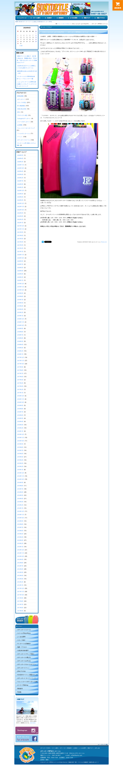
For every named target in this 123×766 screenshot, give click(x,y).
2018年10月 (20, 325)
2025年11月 (20, 165)
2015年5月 (20, 457)
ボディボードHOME (45, 748)
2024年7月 (20, 181)
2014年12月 (20, 473)
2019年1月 (20, 316)
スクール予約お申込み (24, 633)
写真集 (19, 692)
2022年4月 (20, 213)
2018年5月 (20, 341)
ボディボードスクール (23, 140)
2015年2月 (20, 466)
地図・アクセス (22, 647)
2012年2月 (20, 582)
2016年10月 (20, 402)
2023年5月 (20, 194)
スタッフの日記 (21, 102)
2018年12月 (20, 319)
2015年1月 (20, 469)
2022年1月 (20, 222)
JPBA (18, 112)
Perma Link (104, 242)
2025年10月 (20, 168)
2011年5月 (20, 611)
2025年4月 (20, 171)
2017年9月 (20, 367)
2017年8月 (20, 370)
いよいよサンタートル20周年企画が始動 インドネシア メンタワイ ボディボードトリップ (26, 84)
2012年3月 (20, 579)
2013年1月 (20, 546)
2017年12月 (20, 357)
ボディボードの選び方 (24, 657)
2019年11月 (20, 287)
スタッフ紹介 (21, 640)
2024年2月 (20, 187)
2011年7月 (20, 604)
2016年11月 (20, 399)
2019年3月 (20, 309)
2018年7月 (20, 335)
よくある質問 (21, 637)
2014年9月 (20, 482)
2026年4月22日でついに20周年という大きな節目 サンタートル (26, 67)
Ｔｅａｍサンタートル (23, 133)
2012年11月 (20, 553)
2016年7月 (20, 412)
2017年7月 (20, 373)
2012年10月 (20, 556)
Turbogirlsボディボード (24, 118)
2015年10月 (20, 441)
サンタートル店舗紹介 (24, 643)
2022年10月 (20, 210)
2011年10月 (20, 595)
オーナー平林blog (22, 685)
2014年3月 (20, 502)
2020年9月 (20, 261)
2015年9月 (20, 444)
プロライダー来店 (22, 115)
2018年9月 (20, 328)
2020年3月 (20, 274)
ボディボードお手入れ (24, 661)
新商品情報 (20, 96)
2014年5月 (20, 495)
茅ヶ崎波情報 (21, 106)
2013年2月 (20, 543)
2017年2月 (20, 389)
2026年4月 (20, 158)
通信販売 (20, 688)
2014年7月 (20, 489)
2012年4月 (20, 575)
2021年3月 (20, 245)
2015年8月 (20, 447)
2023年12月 (20, 190)
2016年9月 (20, 405)
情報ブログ (90, 748)
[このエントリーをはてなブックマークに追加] (43, 242)
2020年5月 (20, 267)
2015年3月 (20, 463)
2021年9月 (20, 232)
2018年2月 (20, 351)
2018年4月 (20, 344)
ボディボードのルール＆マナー (26, 664)
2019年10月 (20, 290)
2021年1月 (20, 251)
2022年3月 (20, 216)
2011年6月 (20, 607)
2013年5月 (20, 534)
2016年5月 (20, 418)
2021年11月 (20, 229)
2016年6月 (20, 415)
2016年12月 (20, 396)
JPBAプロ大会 (21, 671)
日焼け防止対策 (21, 109)
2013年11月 (20, 514)
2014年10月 (20, 479)
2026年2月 (20, 161)
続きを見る (33, 723)
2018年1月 (20, 354)
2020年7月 (20, 264)
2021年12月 (20, 226)
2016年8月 (20, 409)
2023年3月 (20, 200)
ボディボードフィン (23, 668)
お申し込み (97, 748)
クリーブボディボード (23, 122)
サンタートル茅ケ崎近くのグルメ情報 (26, 144)
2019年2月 (20, 312)
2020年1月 (20, 280)
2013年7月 (20, 527)
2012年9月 (20, 559)
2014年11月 (20, 476)
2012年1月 (20, 585)
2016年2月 (20, 428)
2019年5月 (20, 303)
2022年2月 (20, 219)
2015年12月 (20, 434)
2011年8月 (20, 601)
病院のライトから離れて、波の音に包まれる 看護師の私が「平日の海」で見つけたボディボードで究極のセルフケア (27, 59)
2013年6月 (20, 530)
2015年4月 (20, 460)
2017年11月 (20, 360)
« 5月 (20, 46)
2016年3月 (20, 425)
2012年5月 (20, 572)
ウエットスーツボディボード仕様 (27, 682)
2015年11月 (20, 437)
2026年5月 (20, 155)
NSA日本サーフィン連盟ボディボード (26, 675)
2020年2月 (20, 277)
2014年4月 (20, 498)
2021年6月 (20, 235)
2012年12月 (20, 550)
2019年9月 (20, 293)
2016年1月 (20, 431)
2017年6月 (20, 376)
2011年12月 (20, 588)
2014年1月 (20, 508)
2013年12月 (20, 511)
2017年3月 (20, 386)
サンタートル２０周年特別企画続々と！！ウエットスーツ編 (26, 77)
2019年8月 (20, 296)
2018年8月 (20, 332)
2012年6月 (20, 569)
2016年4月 (20, 421)
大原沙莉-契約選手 (23, 650)
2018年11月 (20, 322)
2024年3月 (20, 184)
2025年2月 (20, 178)
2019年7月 (20, 299)
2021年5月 (20, 238)
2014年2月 (20, 505)
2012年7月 (20, 566)
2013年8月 (20, 524)
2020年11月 (20, 254)
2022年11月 (20, 206)
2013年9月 (20, 521)
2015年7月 (20, 450)
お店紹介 (75, 748)
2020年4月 (20, 271)
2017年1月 (20, 392)
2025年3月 (20, 174)
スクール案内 (55, 748)
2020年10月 (20, 258)
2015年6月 (20, 453)
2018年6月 (20, 338)
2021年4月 (20, 242)
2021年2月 (20, 248)
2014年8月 (20, 485)
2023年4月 (20, 197)
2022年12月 (20, 203)
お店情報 (19, 125)
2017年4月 (20, 383)
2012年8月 (20, 563)
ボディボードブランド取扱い (26, 654)
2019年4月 (20, 306)
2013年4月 (20, 537)
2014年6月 (20, 492)
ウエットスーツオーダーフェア (26, 128)
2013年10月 (20, 518)
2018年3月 (20, 348)
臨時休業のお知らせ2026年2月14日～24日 (27, 72)
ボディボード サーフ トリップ (26, 678)
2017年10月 (20, 364)
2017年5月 (20, 380)
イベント (19, 136)
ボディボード (21, 99)
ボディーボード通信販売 (65, 748)
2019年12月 (20, 283)
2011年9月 (20, 598)
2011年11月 (20, 591)
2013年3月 (20, 540)
